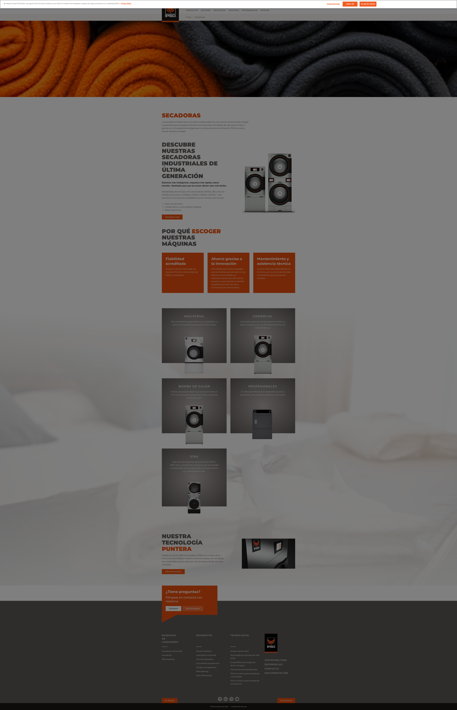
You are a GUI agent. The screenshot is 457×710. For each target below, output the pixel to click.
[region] (228, 4)
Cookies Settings (333, 4)
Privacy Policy (126, 3)
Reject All (350, 4)
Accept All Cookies (368, 4)
